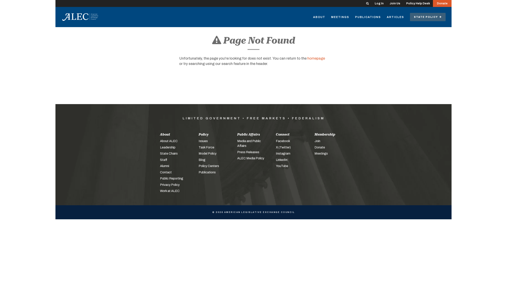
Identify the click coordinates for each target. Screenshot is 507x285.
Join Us (395, 3)
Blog (202, 160)
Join (317, 141)
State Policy (426, 17)
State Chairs (169, 153)
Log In (379, 3)
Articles (395, 17)
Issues (203, 141)
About (319, 17)
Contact (166, 172)
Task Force (206, 147)
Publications (368, 17)
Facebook (283, 141)
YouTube (282, 166)
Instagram (283, 153)
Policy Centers (209, 166)
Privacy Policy (170, 184)
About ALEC (169, 141)
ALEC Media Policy (250, 158)
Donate (442, 3)
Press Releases (248, 152)
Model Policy (207, 153)
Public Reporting (171, 178)
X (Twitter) (283, 147)
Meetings (340, 17)
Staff (163, 160)
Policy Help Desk (418, 3)
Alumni (164, 166)
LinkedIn (281, 160)
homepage (316, 58)
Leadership (167, 147)
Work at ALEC (170, 191)
